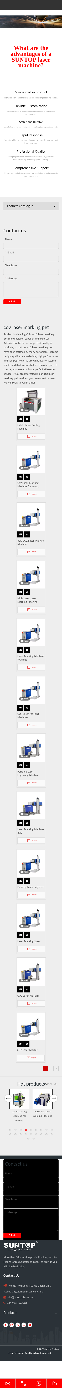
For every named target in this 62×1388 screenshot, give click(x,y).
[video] (31, 401)
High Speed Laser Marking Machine (27, 600)
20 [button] (33, 1139)
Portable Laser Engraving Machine (28, 773)
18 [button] (51, 1134)
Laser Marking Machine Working (30, 658)
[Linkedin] (11, 1325)
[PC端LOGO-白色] (20, 1246)
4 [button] (26, 1130)
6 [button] (36, 1130)
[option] (19, 1103)
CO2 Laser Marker (27, 1050)
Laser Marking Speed (29, 941)
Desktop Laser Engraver (30, 887)
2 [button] (15, 1130)
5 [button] (31, 1130)
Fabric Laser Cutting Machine (28, 427)
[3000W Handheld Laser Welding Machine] (42, 1099)
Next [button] (53, 1098)
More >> (51, 1084)
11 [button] (15, 1134)
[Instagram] (30, 1325)
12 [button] (20, 1134)
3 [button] (20, 1130)
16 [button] (41, 1134)
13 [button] (26, 1134)
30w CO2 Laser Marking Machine (30, 543)
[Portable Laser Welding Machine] (19, 1099)
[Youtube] (24, 1325)
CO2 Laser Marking (28, 996)
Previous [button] (8, 1098)
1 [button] (10, 1130)
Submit (12, 301)
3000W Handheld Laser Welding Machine (42, 1116)
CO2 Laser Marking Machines (28, 716)
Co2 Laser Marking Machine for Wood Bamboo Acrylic (28, 485)
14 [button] (31, 1134)
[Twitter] (18, 1325)
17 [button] (46, 1134)
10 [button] (10, 1134)
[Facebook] (5, 1325)
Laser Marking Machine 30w (30, 831)
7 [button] (41, 1130)
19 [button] (28, 1139)
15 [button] (36, 1134)
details (27, 418)
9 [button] (51, 1130)
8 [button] (46, 1130)
